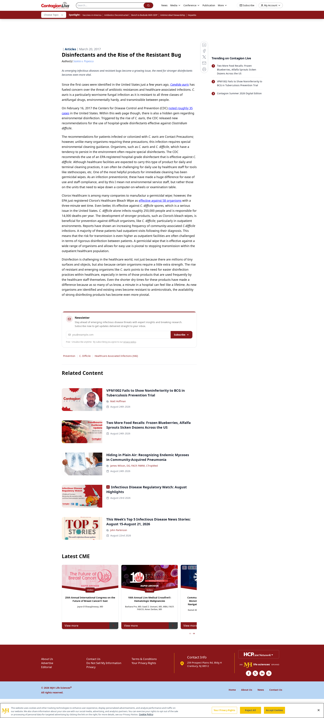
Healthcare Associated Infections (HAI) (116, 355)
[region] (162, 710)
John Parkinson (118, 530)
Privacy (91, 667)
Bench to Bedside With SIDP (144, 15)
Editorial (46, 667)
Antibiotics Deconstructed (116, 15)
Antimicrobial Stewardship (172, 15)
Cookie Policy (146, 714)
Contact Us (93, 659)
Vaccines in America (92, 15)
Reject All (250, 710)
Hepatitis (192, 15)
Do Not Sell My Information (103, 663)
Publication (208, 5)
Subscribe (179, 334)
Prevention (69, 355)
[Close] (318, 710)
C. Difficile (85, 355)
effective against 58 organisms (160, 200)
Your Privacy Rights (144, 663)
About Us (47, 659)
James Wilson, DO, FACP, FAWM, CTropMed (134, 465)
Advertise (47, 663)
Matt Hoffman (118, 401)
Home (232, 689)
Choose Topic (51, 14)
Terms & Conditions (144, 659)
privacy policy (129, 341)
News (164, 5)
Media (173, 5)
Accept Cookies (274, 710)
